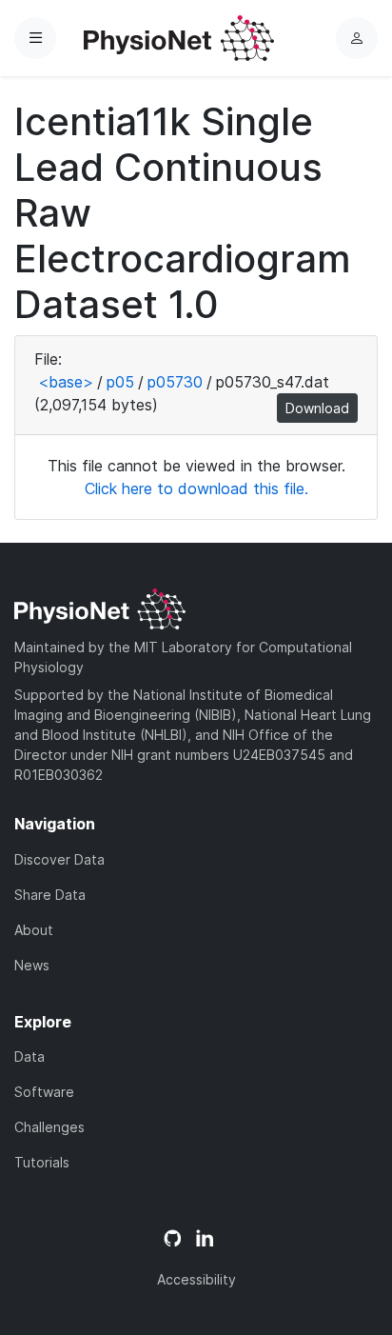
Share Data (50, 895)
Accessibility (196, 1279)
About (33, 930)
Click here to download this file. (196, 488)
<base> (65, 381)
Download (317, 408)
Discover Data (59, 859)
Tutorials (41, 1162)
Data (29, 1056)
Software (44, 1092)
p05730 (175, 381)
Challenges (49, 1127)
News (31, 965)
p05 (120, 381)
